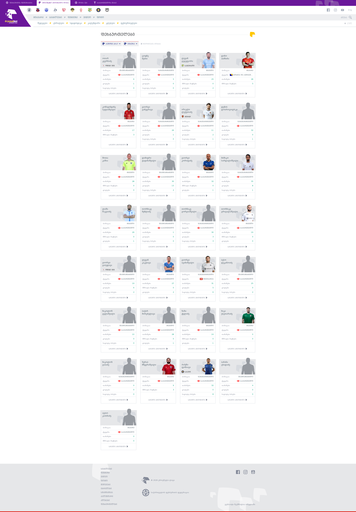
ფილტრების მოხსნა (151, 44)
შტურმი (187, 116)
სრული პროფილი (117, 94)
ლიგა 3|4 (82, 3)
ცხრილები (58, 23)
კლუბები (110, 23)
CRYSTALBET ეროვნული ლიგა (55, 3)
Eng (350, 10)
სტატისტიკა (76, 23)
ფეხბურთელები (129, 23)
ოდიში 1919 (110, 66)
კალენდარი (94, 23)
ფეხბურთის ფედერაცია (20, 3)
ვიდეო (87, 17)
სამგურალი (189, 66)
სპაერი (187, 372)
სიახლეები (55, 17)
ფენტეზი (73, 17)
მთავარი (38, 17)
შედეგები (42, 23)
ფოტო (100, 17)
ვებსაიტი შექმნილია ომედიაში (240, 504)
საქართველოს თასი (106, 3)
